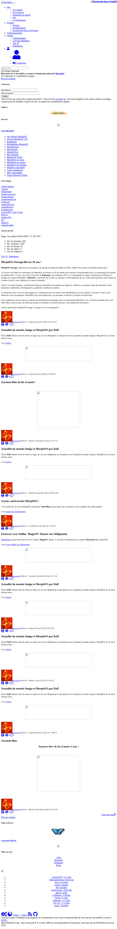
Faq (14, 17)
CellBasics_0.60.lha (61, 895)
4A (2, 220)
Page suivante (108, 814)
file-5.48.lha (61, 887)
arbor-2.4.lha (61, 892)
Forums (16, 25)
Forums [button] (10, 23)
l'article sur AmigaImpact (15, 511)
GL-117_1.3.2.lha (61, 903)
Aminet (4, 189)
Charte (16, 915)
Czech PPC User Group (12, 212)
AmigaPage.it (7, 207)
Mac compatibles (14, 172)
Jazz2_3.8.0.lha (61, 905)
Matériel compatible (16, 167)
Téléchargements (14, 33)
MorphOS (60, 74)
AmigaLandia (7, 225)
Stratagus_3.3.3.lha (61, 900)
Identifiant (5, 90)
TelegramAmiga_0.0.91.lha (61, 880)
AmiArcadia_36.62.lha (61, 890)
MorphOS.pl (12, 152)
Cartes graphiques (15, 170)
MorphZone (12, 149)
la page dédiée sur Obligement (17, 544)
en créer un (61, 99)
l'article (8, 343)
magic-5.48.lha (61, 885)
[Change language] (10, 71)
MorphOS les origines (17, 165)
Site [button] (8, 7)
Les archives (18, 12)
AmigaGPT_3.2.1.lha (61, 877)
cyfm (58, 857)
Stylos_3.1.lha (61, 898)
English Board (19, 28)
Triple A (5, 222)
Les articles (18, 10)
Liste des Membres (21, 41)
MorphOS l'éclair (14, 157)
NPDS (4, 920)
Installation (12, 141)
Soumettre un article (22, 15)
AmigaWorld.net (8, 199)
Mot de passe (7, 93)
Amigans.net (7, 209)
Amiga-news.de (8, 194)
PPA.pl (4, 215)
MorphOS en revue (15, 160)
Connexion (21, 63)
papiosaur (16, 322)
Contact (23, 915)
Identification (13, 147)
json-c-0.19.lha (61, 882)
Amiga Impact (7, 186)
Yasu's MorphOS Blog (17, 175)
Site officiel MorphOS (17, 136)
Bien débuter (12, 154)
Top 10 (16, 43)
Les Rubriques (19, 20)
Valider (5, 96)
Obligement (6, 191)
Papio (58, 865)
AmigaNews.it (7, 204)
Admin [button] (10, 35)
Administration (19, 38)
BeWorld (59, 860)
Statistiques (18, 46)
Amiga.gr (5, 202)
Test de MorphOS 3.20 (17, 139)
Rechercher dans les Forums (25, 30)
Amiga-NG (6, 217)
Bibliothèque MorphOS (17, 144)
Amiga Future (7, 197)
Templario (58, 862)
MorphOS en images (16, 162)
